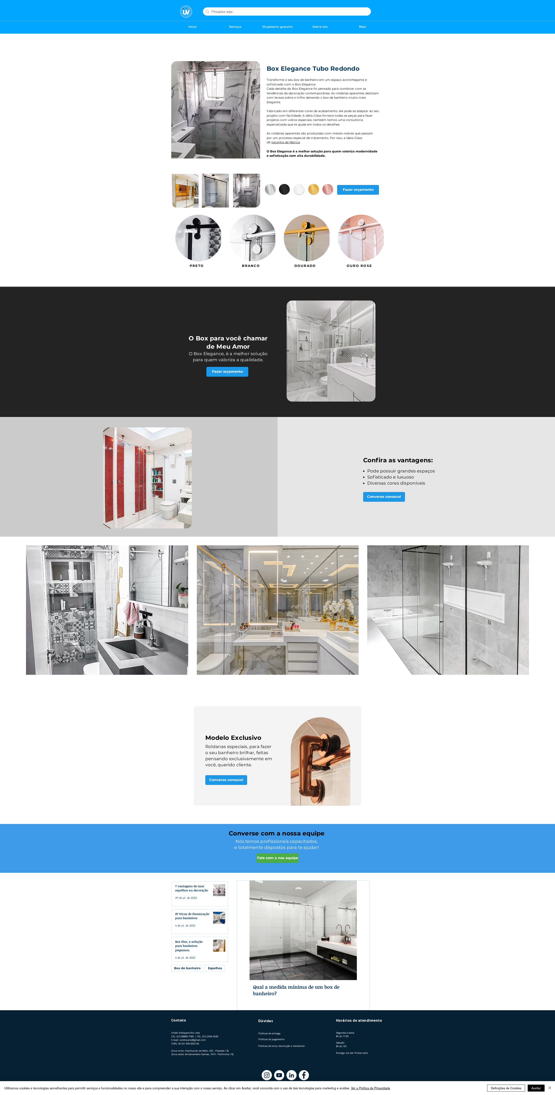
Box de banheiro (187, 968)
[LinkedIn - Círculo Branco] (291, 1075)
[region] (321, 760)
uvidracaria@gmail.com (193, 1039)
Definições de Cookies (506, 1088)
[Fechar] (549, 1088)
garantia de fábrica (285, 142)
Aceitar (536, 1088)
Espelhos (215, 968)
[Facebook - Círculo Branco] (304, 1075)
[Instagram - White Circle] (267, 1075)
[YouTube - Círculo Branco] (279, 1075)
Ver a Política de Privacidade (370, 1088)
